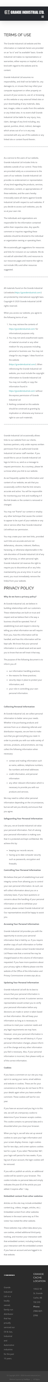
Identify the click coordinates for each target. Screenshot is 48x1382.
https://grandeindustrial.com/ (28, 292)
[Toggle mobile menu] (42, 16)
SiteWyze (27, 1379)
